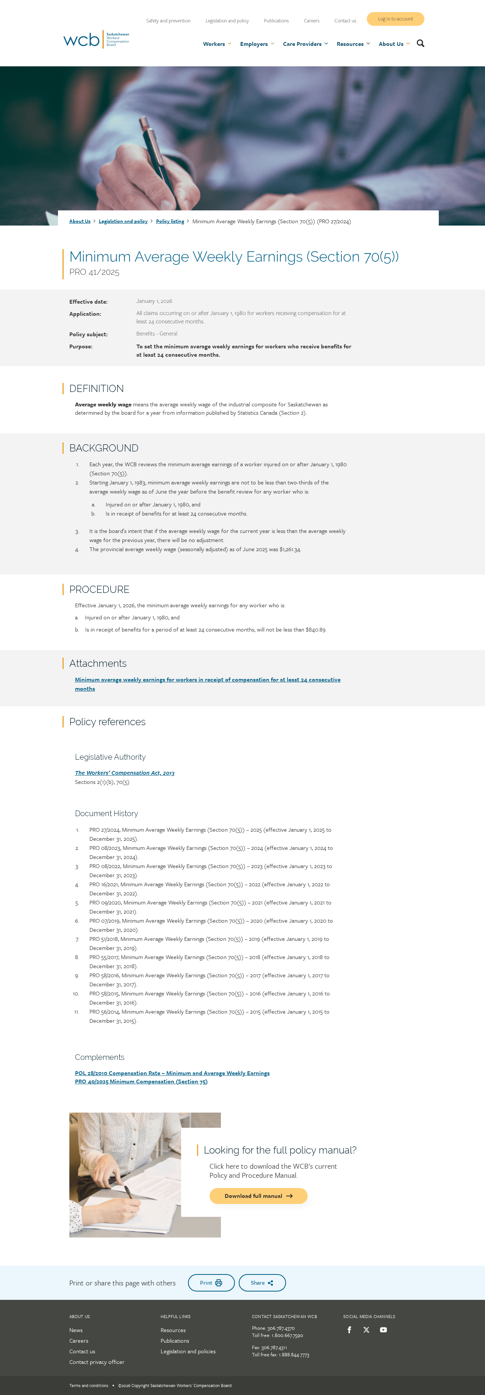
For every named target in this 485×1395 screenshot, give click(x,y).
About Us (80, 221)
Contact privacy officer (97, 1361)
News (76, 1330)
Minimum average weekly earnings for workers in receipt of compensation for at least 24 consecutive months (208, 684)
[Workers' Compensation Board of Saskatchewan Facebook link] (348, 1330)
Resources (173, 1330)
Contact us (345, 21)
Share (258, 1282)
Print (206, 1282)
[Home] (96, 47)
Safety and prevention (168, 21)
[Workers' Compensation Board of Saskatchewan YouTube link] (382, 1330)
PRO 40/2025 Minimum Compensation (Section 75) (141, 1081)
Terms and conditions (88, 1385)
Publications (276, 21)
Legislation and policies (188, 1351)
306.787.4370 (281, 1328)
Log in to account (395, 19)
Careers (311, 21)
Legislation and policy (227, 21)
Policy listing (170, 221)
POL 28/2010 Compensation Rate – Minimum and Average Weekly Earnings (172, 1073)
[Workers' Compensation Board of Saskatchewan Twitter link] (365, 1330)
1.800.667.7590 (287, 1335)
